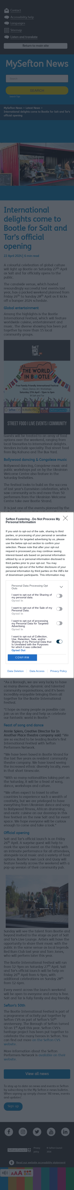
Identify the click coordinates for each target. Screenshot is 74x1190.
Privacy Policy (58, 671)
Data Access (37, 671)
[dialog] (37, 595)
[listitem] (37, 587)
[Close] (66, 519)
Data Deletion (15, 671)
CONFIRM (22, 657)
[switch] (59, 596)
